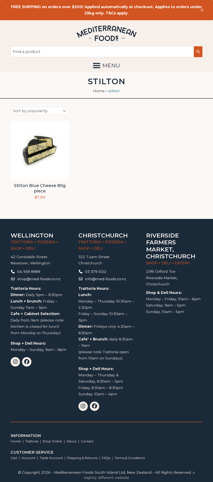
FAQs (106, 458)
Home (99, 91)
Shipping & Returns (82, 458)
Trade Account (51, 458)
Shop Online (53, 441)
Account (28, 458)
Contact (87, 441)
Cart (14, 458)
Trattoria (31, 441)
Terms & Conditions (130, 458)
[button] (106, 65)
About (72, 441)
